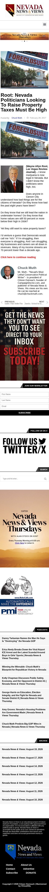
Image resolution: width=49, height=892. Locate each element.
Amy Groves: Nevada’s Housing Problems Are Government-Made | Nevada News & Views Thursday (23, 712)
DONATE (31, 872)
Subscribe (12, 872)
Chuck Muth (17, 118)
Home (9, 865)
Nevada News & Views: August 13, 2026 (22, 774)
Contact (10, 868)
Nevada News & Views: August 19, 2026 (22, 749)
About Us (26, 865)
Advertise (28, 868)
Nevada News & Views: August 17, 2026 (22, 758)
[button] (44, 24)
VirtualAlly (26, 886)
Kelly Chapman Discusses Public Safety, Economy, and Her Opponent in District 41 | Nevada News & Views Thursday (24, 681)
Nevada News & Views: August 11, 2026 (22, 791)
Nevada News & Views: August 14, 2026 (22, 766)
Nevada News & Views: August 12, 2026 (22, 783)
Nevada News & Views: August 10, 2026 (22, 800)
